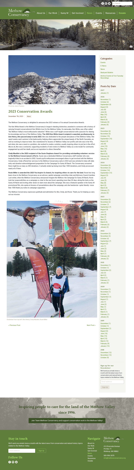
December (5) (105, 199)
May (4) (103, 251)
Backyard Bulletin (106, 73)
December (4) (105, 131)
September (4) (105, 105)
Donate (122, 13)
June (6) (103, 112)
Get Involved (77, 13)
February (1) (104, 280)
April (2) (103, 275)
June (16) (103, 333)
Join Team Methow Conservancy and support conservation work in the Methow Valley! (67, 420)
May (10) (103, 115)
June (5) (103, 180)
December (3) (105, 234)
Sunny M (64, 13)
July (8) (103, 110)
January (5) (104, 193)
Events (99, 13)
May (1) (103, 307)
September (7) (105, 207)
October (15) (105, 136)
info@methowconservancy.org (115, 458)
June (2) (103, 249)
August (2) (104, 244)
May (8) (103, 183)
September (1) (105, 297)
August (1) (104, 299)
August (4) (104, 141)
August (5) (104, 107)
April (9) (103, 117)
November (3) (105, 168)
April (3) (103, 220)
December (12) (105, 353)
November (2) (105, 202)
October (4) (104, 239)
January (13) (105, 346)
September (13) (106, 173)
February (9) (104, 344)
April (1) (103, 254)
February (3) (104, 225)
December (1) (105, 265)
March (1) (103, 278)
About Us (41, 13)
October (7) (104, 204)
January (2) (104, 227)
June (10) (103, 146)
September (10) (106, 139)
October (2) (104, 102)
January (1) (104, 93)
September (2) (105, 270)
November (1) (105, 99)
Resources (110, 13)
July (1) (103, 246)
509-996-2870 (109, 456)
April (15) (103, 339)
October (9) (104, 358)
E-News (103, 66)
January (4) (104, 159)
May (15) (103, 336)
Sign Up (105, 387)
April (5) (103, 185)
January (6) (104, 125)
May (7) (103, 217)
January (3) (104, 259)
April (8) (103, 151)
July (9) (103, 178)
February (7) (104, 190)
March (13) (104, 341)
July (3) (103, 273)
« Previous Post (14, 325)
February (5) (104, 122)
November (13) (105, 355)
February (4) (104, 256)
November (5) (105, 134)
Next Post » (91, 325)
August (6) (104, 331)
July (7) (103, 212)
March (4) (103, 120)
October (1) (104, 268)
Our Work (53, 13)
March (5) (103, 154)
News (89, 13)
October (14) (105, 170)
